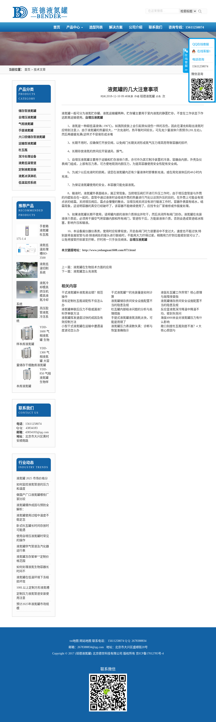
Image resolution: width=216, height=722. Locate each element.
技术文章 (40, 69)
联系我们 (155, 27)
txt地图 (74, 640)
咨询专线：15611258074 (186, 27)
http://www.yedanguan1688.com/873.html (109, 250)
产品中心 (73, 27)
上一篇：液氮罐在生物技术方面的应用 (87, 267)
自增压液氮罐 (27, 117)
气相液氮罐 (26, 123)
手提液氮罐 (26, 130)
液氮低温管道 (27, 163)
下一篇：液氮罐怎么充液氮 (79, 271)
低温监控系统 (27, 182)
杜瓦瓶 (23, 150)
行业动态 (26, 463)
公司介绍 (135, 27)
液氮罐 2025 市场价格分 (32, 478)
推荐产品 (26, 206)
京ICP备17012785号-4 (150, 653)
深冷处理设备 (27, 156)
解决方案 (116, 27)
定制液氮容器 (27, 169)
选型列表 (96, 27)
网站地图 (85, 640)
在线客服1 (204, 51)
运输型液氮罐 (27, 143)
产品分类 (26, 89)
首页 (56, 27)
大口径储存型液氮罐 (32, 137)
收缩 (186, 60)
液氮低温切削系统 (44, 268)
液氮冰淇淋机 (27, 176)
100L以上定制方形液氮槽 (32, 587)
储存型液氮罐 (27, 110)
